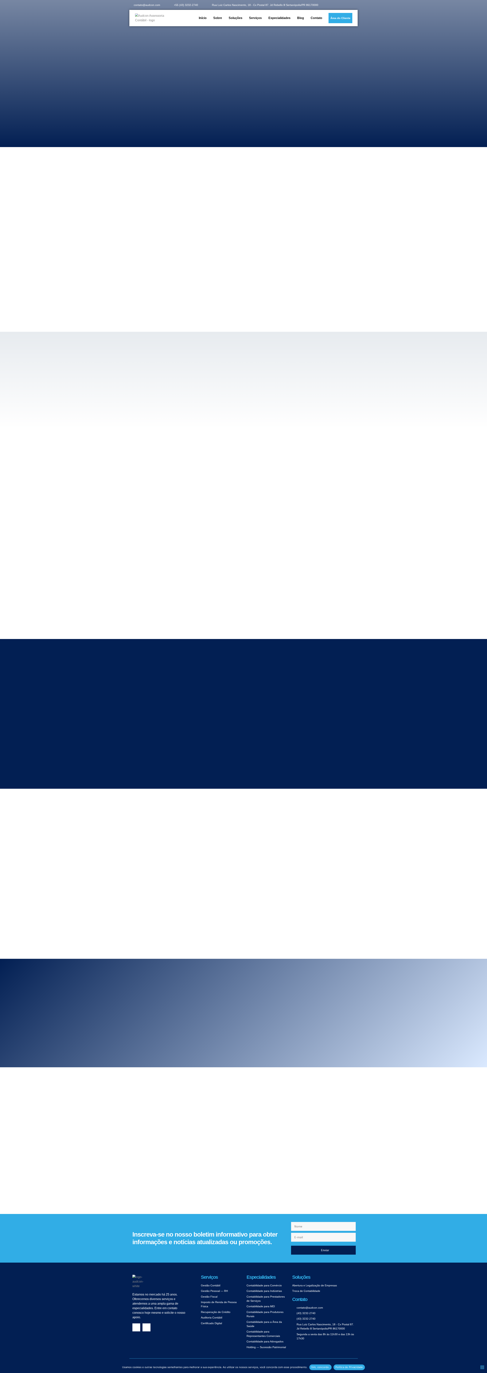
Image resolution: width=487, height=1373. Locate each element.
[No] (482, 1367)
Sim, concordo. (320, 1367)
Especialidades (279, 18)
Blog (300, 18)
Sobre (217, 18)
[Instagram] (146, 1327)
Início (203, 18)
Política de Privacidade (349, 1367)
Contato (316, 18)
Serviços (255, 18)
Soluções (235, 18)
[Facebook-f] (136, 1327)
